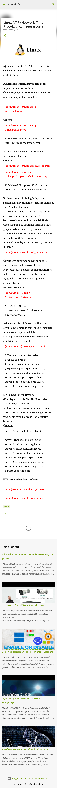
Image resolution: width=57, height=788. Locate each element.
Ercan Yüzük (14, 4)
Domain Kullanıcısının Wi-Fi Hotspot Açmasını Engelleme (27, 652)
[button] (5, 35)
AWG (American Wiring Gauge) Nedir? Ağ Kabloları (25, 749)
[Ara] (53, 4)
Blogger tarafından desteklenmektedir (30, 778)
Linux (6, 506)
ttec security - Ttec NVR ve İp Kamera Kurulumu (23, 605)
